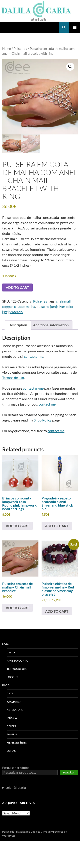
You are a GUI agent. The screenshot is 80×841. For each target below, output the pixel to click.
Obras (11, 750)
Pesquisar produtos (15, 767)
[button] (70, 67)
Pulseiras (20, 48)
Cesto (11, 652)
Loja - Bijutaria (16, 787)
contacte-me (33, 356)
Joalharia (14, 701)
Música (12, 718)
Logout (12, 677)
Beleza (11, 726)
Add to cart (17, 287)
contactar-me (33, 388)
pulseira (42, 306)
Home (6, 48)
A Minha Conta (17, 660)
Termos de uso (13, 377)
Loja (5, 644)
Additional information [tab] (51, 325)
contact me (47, 404)
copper (7, 306)
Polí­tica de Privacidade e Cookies (21, 831)
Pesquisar (68, 772)
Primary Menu (74, 27)
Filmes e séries (17, 742)
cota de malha (24, 306)
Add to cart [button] (17, 526)
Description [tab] (17, 325)
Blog (6, 685)
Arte (10, 693)
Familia (12, 734)
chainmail (63, 301)
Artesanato (15, 709)
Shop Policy (43, 420)
